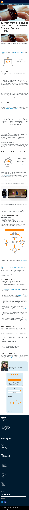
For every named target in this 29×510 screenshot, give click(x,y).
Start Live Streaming (4, 419)
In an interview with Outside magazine (8, 205)
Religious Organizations (5, 436)
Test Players (3, 468)
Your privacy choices (13, 509)
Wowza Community (4, 449)
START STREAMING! (14, 380)
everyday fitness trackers (9, 108)
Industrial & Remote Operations (5, 430)
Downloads (3, 467)
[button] (8, 403)
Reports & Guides (4, 464)
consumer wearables (4, 52)
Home (1, 4)
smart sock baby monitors (18, 108)
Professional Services (4, 466)
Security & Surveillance (4, 425)
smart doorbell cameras (16, 77)
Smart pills (14, 300)
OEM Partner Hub (4, 485)
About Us (3, 473)
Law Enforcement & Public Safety (6, 426)
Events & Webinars (4, 474)
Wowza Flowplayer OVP (5, 439)
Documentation (3, 421)
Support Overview (4, 445)
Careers (3, 475)
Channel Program (4, 486)
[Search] (20, 390)
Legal (8, 509)
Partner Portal (3, 487)
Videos (2, 463)
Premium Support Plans (4, 448)
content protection (6, 274)
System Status (18, 509)
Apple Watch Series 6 (7, 175)
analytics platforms (23, 260)
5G (14, 219)
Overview (3, 418)
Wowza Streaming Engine (5, 440)
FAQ (2, 446)
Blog (3, 4)
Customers (3, 476)
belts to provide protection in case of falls (16, 309)
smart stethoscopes (23, 51)
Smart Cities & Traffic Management (6, 427)
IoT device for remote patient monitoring (17, 357)
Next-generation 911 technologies (22, 295)
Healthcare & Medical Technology (6, 428)
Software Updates (4, 447)
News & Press (3, 477)
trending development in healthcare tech (19, 52)
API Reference (3, 420)
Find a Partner (3, 484)
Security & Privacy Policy (4, 509)
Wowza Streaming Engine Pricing (6, 456)
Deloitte (5, 111)
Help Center (3, 465)
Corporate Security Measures (5, 478)
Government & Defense (5, 429)
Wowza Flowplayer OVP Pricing (6, 455)
